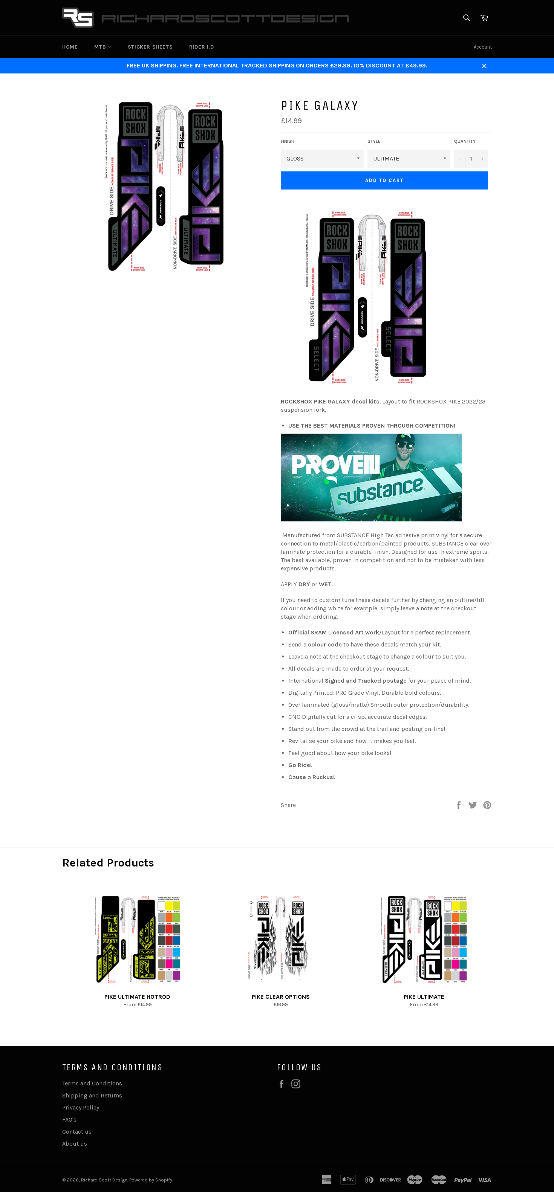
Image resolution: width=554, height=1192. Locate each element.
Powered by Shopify (150, 1180)
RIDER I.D (201, 47)
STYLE (374, 141)
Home (70, 47)
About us (74, 1143)
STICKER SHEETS (150, 47)
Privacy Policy (80, 1107)
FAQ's (69, 1119)
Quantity (465, 141)
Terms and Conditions (92, 1083)
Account (483, 47)
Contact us (77, 1131)
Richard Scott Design (104, 1180)
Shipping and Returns (92, 1095)
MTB (100, 47)
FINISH (287, 141)
